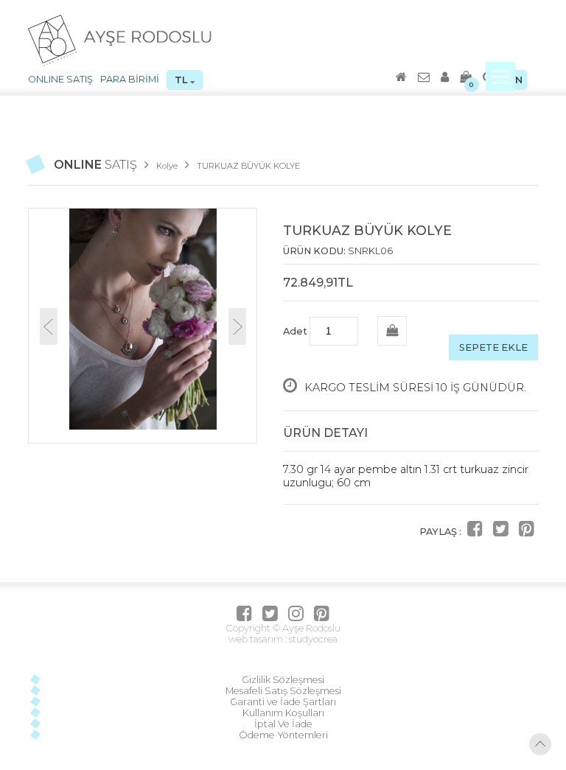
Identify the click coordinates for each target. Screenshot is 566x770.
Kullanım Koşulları (283, 712)
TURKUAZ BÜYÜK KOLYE (248, 166)
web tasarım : (257, 639)
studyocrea (312, 639)
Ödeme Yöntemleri (283, 735)
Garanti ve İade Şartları (283, 701)
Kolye (167, 166)
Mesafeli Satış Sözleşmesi (283, 690)
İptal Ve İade (283, 723)
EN (516, 79)
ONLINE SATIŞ (60, 79)
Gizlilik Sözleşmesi (283, 679)
